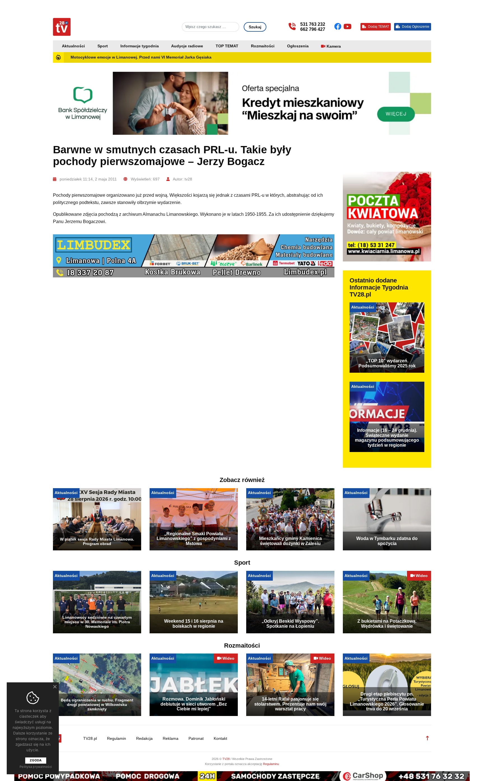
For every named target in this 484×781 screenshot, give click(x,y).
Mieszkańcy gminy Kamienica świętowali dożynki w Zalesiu (290, 541)
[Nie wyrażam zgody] (54, 686)
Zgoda (35, 760)
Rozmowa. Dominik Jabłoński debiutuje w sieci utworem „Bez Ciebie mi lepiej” (193, 704)
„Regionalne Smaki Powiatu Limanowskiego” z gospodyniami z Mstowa (194, 538)
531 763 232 (312, 24)
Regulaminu (271, 764)
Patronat (196, 738)
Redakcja (144, 738)
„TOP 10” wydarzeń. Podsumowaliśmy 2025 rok (387, 363)
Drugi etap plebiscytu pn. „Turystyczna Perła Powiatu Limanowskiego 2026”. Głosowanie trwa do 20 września (387, 701)
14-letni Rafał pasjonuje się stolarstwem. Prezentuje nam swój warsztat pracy (290, 704)
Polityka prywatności (36, 767)
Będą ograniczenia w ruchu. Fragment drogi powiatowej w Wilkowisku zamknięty (97, 704)
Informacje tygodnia (139, 46)
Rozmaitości (262, 46)
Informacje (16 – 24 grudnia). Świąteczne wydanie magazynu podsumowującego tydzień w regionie (387, 438)
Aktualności (73, 46)
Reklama (170, 738)
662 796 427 (312, 29)
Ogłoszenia (298, 46)
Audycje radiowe (187, 46)
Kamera (334, 46)
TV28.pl (90, 738)
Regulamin (116, 738)
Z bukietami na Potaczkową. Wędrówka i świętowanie (386, 624)
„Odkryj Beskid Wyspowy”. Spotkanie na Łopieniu (290, 624)
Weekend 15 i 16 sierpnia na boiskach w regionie (193, 624)
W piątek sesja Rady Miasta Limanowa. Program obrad (97, 541)
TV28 (226, 759)
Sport (102, 46)
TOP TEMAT (227, 46)
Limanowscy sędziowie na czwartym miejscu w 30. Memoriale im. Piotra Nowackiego (97, 622)
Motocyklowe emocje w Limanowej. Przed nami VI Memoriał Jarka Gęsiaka (141, 57)
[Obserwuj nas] (338, 27)
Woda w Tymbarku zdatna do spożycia (387, 541)
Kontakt (220, 738)
